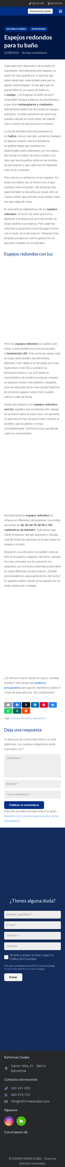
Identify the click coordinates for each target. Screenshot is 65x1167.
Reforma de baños (21, 718)
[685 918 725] (7, 1095)
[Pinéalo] (44, 705)
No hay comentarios (34, 52)
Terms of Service (30, 969)
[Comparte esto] (17, 705)
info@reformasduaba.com (30, 1101)
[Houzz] (21, 1121)
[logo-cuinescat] (32, 1143)
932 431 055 (20, 1088)
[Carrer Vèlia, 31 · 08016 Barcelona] (7, 1068)
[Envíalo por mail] (8, 705)
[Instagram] (9, 1121)
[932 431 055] (7, 1088)
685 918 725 (20, 1095)
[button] (60, 11)
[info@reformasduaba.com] (7, 1101)
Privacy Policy (11, 969)
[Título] (6, 11)
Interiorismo (39, 718)
